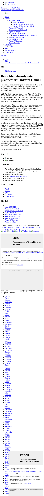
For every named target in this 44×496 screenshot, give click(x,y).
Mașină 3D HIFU (14, 20)
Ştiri (6, 48)
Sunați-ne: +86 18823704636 (10, 8)
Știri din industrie (10, 71)
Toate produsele (30, 227)
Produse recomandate (8, 227)
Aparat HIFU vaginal (16, 28)
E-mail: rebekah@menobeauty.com (12, 10)
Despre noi (8, 45)
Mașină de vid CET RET (17, 37)
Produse (7, 19)
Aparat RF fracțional (15, 41)
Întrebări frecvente (11, 50)
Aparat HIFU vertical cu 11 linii (23, 26)
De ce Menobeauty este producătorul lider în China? (22, 63)
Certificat (12, 46)
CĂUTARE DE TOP (14, 229)
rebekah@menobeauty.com (18, 176)
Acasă (7, 17)
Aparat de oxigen (14, 43)
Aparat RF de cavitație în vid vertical (25, 35)
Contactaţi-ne (9, 52)
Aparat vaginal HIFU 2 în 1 (18, 30)
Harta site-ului (20, 227)
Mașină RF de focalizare (17, 39)
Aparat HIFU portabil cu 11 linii (23, 24)
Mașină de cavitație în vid (17, 33)
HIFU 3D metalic (18, 22)
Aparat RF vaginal (15, 32)
